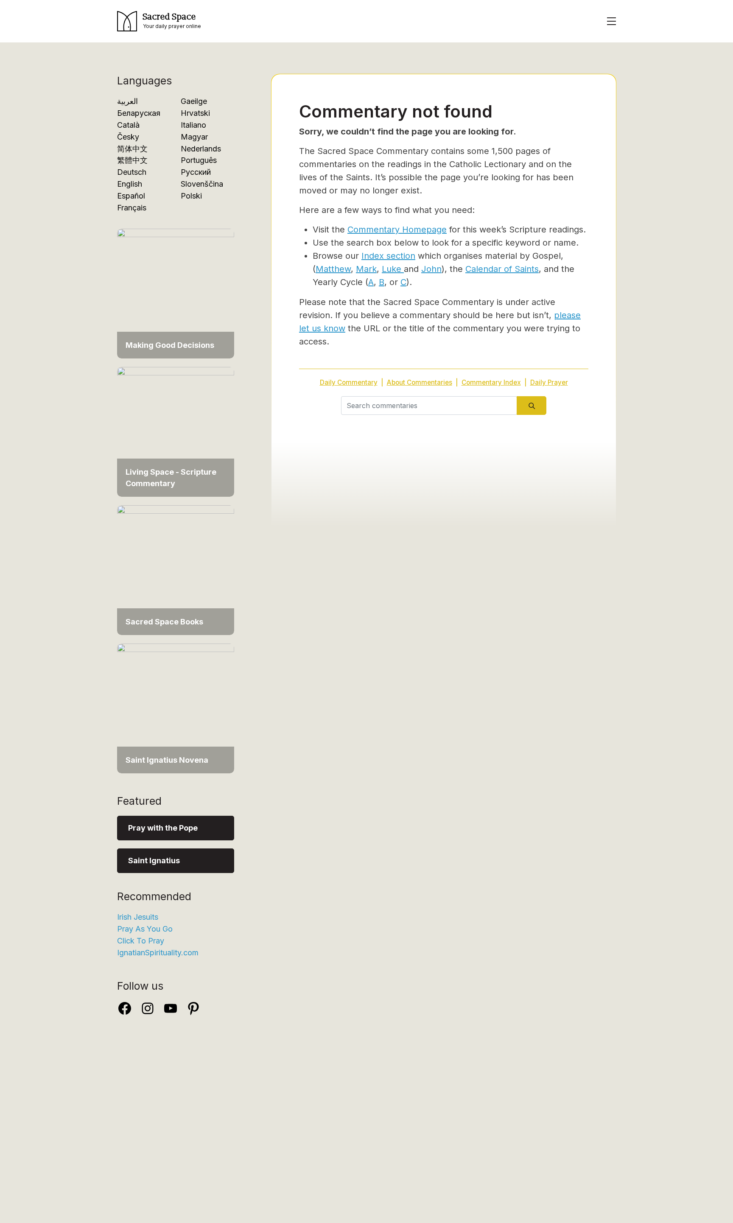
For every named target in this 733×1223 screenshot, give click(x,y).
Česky (128, 136)
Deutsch (131, 172)
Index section (388, 256)
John (431, 269)
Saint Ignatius (154, 860)
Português (199, 160)
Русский (196, 172)
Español (131, 195)
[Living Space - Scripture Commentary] (175, 431)
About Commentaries (419, 382)
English (129, 183)
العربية (127, 101)
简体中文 (132, 148)
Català (128, 124)
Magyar (194, 136)
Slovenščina (202, 183)
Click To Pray (140, 940)
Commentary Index (491, 382)
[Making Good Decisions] (175, 292)
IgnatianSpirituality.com (158, 952)
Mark (366, 269)
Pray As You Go (145, 928)
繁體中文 (132, 160)
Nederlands (201, 148)
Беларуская (138, 113)
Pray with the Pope (163, 827)
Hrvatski (195, 113)
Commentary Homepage (397, 229)
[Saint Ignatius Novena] (175, 707)
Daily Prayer (549, 382)
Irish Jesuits (137, 916)
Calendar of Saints (502, 269)
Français (131, 207)
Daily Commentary (349, 382)
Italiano (193, 124)
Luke (393, 269)
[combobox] (429, 405)
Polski (191, 195)
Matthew (333, 269)
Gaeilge (194, 101)
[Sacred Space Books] (175, 569)
